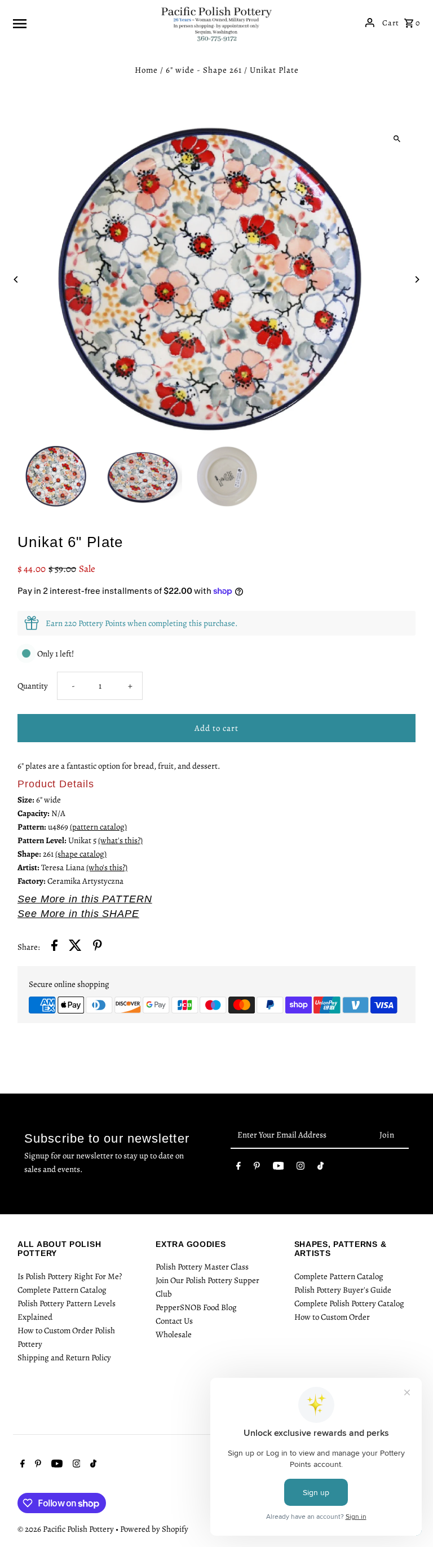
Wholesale (174, 1334)
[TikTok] (320, 1168)
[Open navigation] (82, 22)
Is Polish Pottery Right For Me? (69, 1276)
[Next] (417, 279)
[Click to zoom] (397, 138)
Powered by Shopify (154, 1529)
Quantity (32, 685)
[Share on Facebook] (54, 947)
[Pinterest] (257, 1168)
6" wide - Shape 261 (204, 70)
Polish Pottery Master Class (202, 1266)
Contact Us (174, 1320)
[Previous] (16, 279)
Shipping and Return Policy (64, 1357)
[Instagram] (300, 1168)
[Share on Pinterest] (97, 947)
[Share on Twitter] (75, 947)
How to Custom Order (332, 1317)
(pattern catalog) (98, 826)
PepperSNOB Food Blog (196, 1307)
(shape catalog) (81, 854)
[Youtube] (278, 1168)
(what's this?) (120, 840)
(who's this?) (106, 867)
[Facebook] (238, 1168)
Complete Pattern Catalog (62, 1289)
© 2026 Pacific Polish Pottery (66, 1529)
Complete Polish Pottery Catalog (349, 1303)
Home (146, 70)
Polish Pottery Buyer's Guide (342, 1289)
